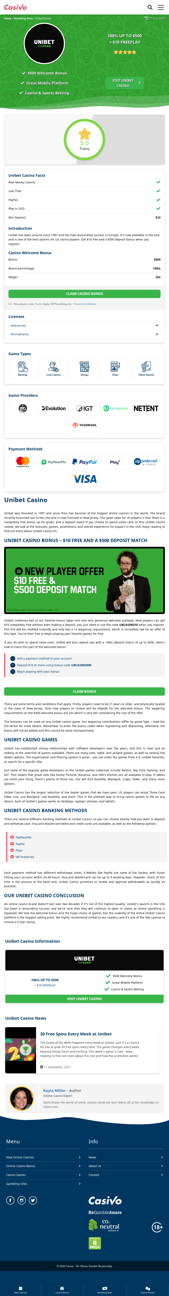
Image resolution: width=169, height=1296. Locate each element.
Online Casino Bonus (20, 1166)
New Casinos (20, 1292)
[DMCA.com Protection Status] (95, 1248)
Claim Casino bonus (84, 293)
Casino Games (148, 1292)
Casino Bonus (62, 1292)
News (92, 1157)
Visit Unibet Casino (123, 83)
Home (7, 18)
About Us (95, 1166)
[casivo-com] (15, 7)
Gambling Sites (104, 1292)
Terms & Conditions (85, 304)
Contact (94, 1175)
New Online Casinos (20, 1157)
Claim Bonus (84, 691)
